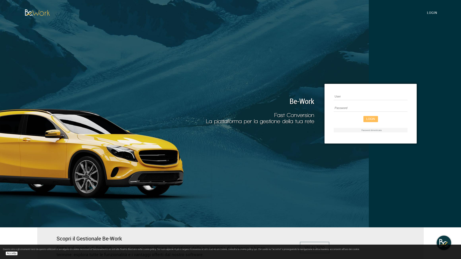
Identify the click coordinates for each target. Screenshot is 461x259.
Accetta (11, 253)
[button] (432, 12)
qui (255, 249)
